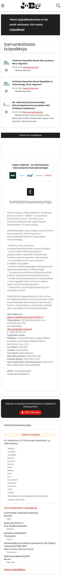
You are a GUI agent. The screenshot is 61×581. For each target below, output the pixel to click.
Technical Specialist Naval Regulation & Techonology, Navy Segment (32, 83)
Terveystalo (10, 536)
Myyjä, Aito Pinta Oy (13, 523)
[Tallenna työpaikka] (6, 70)
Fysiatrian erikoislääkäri (15, 533)
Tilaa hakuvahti (32, 412)
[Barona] (22, 175)
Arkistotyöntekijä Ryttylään (17, 556)
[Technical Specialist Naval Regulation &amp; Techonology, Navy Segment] (6, 83)
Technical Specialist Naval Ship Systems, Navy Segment (33, 62)
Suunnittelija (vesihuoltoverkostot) (21, 512)
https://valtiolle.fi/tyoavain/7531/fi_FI (25, 317)
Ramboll (8, 515)
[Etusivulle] (30, 5)
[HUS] (30, 175)
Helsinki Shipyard (30, 67)
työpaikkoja (17, 30)
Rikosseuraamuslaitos (33, 112)
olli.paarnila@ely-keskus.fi (19, 329)
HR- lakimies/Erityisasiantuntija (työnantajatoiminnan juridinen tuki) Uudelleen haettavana (31, 105)
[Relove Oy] (39, 175)
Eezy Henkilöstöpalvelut (15, 526)
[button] (56, 24)
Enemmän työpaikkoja (30, 135)
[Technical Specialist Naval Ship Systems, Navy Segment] (6, 62)
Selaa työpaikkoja (14, 569)
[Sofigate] (48, 175)
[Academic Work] (13, 175)
